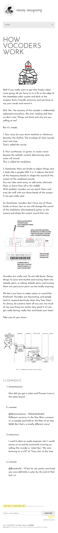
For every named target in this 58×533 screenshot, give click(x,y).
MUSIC (7, 25)
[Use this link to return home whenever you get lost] (29, 8)
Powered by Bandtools (49, 520)
